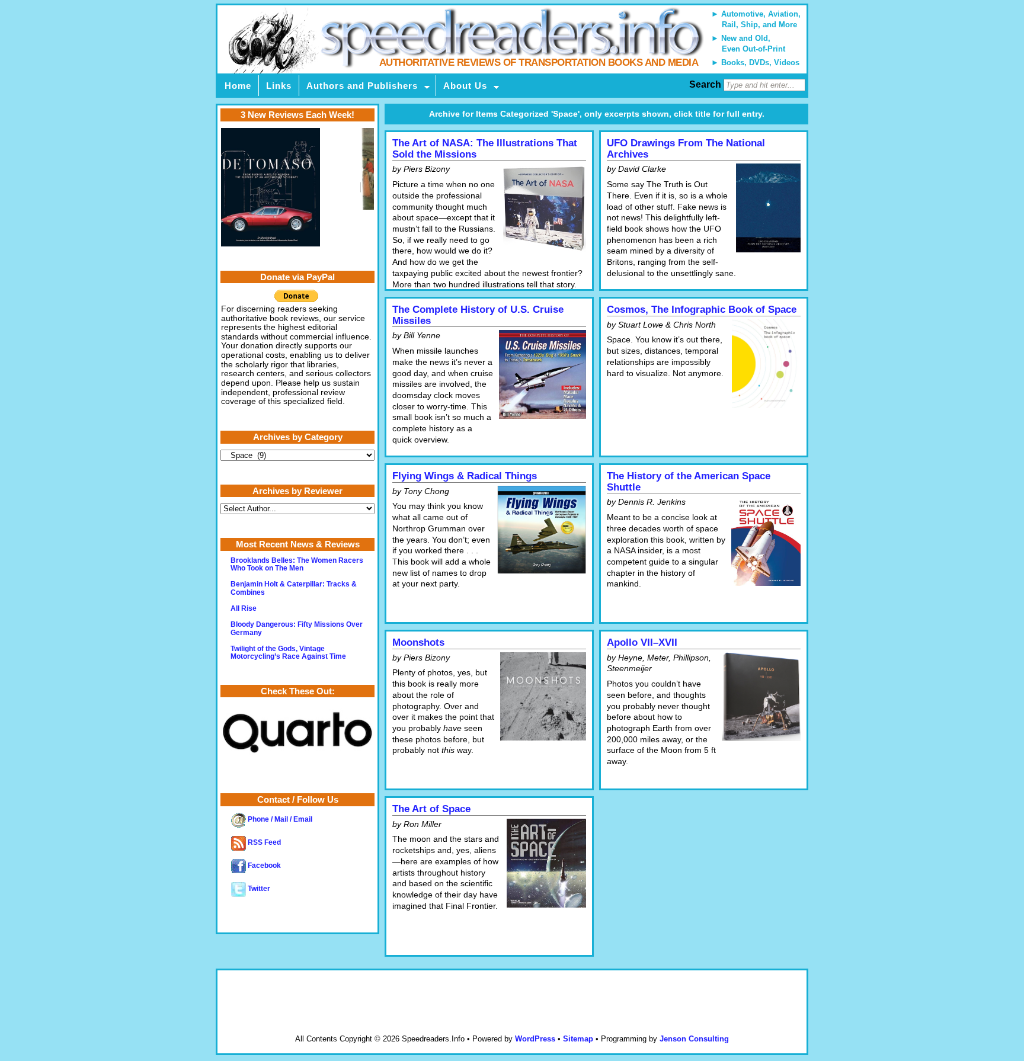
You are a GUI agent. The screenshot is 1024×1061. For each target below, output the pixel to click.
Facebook (263, 865)
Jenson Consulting (694, 1038)
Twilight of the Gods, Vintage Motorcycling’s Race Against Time (288, 652)
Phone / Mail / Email (279, 819)
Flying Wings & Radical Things (464, 476)
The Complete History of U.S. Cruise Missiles (478, 315)
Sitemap (578, 1038)
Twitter (258, 888)
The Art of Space (431, 809)
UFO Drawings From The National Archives (686, 148)
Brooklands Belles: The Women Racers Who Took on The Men (297, 564)
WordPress (535, 1038)
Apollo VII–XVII (642, 642)
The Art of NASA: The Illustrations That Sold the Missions (484, 148)
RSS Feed (263, 842)
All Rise (244, 608)
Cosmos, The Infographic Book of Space (701, 309)
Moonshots (418, 642)
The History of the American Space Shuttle (688, 481)
